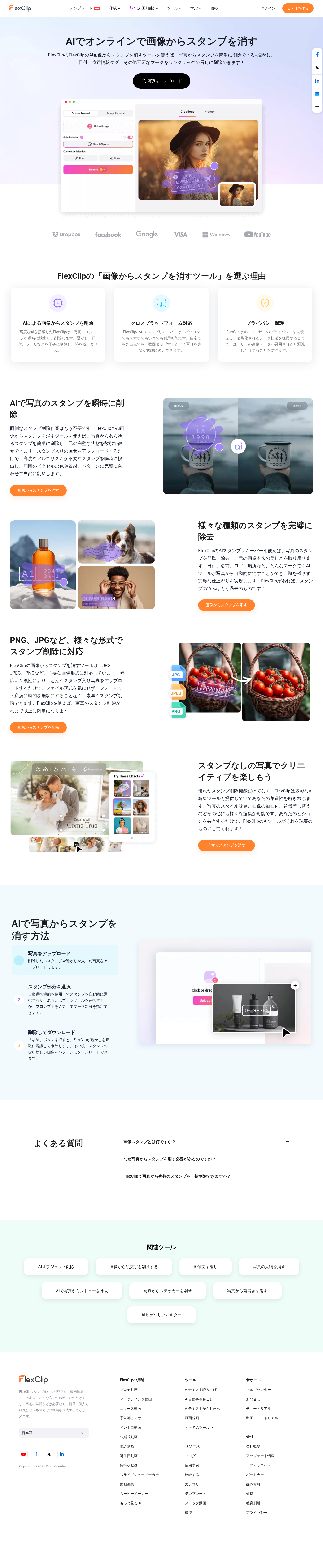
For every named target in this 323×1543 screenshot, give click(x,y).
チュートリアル (258, 1408)
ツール (172, 8)
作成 (113, 8)
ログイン (268, 8)
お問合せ (253, 1399)
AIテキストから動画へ (202, 1408)
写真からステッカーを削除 (168, 1290)
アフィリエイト (258, 1465)
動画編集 (127, 1484)
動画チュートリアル (262, 1418)
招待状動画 (129, 1465)
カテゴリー (194, 1484)
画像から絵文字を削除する (134, 1266)
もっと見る (129, 1503)
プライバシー (256, 1512)
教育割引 (253, 1503)
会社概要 (253, 1446)
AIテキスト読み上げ (201, 1390)
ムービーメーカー (134, 1494)
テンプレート (81, 8)
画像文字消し (205, 1266)
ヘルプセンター (258, 1390)
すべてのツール (197, 1427)
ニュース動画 (130, 1408)
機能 (188, 1512)
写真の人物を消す (269, 1266)
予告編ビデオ (130, 1418)
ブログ (190, 1456)
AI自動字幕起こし (199, 1399)
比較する (192, 1475)
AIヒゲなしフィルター (161, 1314)
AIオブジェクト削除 (56, 1266)
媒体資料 (253, 1484)
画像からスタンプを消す (38, 490)
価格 (214, 8)
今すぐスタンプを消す (226, 845)
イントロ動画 (130, 1427)
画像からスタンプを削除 (38, 727)
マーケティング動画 (136, 1399)
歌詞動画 (127, 1446)
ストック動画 (195, 1503)
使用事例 (192, 1465)
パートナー (255, 1475)
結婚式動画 (129, 1437)
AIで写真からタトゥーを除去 (82, 1290)
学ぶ (194, 8)
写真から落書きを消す (247, 1290)
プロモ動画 (129, 1390)
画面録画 (192, 1418)
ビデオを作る (298, 8)
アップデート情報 (260, 1456)
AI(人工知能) (143, 8)
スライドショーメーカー (139, 1475)
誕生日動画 (129, 1456)
